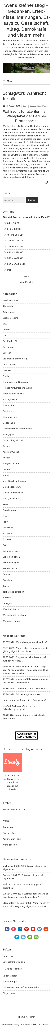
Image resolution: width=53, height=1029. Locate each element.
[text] (4, 106)
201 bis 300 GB (15, 241)
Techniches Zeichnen (13, 592)
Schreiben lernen (11, 557)
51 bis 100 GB (14, 229)
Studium (7, 574)
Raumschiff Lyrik (11, 551)
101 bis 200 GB (15, 235)
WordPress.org (10, 845)
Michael (7, 866)
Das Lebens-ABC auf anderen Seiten (21, 987)
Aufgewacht (9, 312)
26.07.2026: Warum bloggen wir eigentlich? (25, 642)
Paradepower (9, 510)
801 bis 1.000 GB (16, 264)
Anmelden (8, 827)
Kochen (6, 458)
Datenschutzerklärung (14, 962)
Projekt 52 (8, 533)
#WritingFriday (10, 300)
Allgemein (8, 306)
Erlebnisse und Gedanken (15, 382)
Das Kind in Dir (10, 341)
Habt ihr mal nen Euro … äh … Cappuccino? (24, 700)
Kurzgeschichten (11, 463)
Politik (45, 106)
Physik (6, 516)
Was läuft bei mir (11, 609)
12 (47, 183)
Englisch (7, 376)
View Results (26, 282)
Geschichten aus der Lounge (17, 429)
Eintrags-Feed (10, 833)
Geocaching (9, 423)
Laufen (6, 469)
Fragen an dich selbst (14, 394)
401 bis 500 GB (15, 252)
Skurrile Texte (10, 568)
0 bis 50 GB (13, 223)
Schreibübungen (11, 563)
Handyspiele (9, 434)
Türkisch (7, 598)
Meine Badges (10, 982)
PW (4, 545)
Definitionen (9, 347)
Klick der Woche (11, 452)
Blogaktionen (9, 993)
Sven (25, 106)
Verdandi (30, 1017)
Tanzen (6, 586)
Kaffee (6, 446)
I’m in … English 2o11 (13, 440)
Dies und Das (35, 106)
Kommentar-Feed (12, 839)
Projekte (7, 539)
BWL (5, 324)
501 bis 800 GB (15, 258)
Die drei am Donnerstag (15, 359)
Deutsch (7, 353)
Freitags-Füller (10, 399)
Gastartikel (8, 405)
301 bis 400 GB (15, 246)
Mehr (9, 270)
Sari (5, 884)
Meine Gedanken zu (13, 493)
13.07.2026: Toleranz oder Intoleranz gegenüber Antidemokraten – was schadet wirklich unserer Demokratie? (25, 670)
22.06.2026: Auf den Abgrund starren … (23, 694)
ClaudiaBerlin (9, 903)
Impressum (8, 956)
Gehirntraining (10, 417)
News (5, 504)
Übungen (7, 603)
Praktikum (8, 528)
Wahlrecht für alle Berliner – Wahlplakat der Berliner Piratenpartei (26, 116)
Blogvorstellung (10, 318)
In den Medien (10, 976)
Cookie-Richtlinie (14, 969)
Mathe (6, 475)
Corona (6, 329)
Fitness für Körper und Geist (17, 388)
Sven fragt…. (9, 580)
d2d (5, 335)
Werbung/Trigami (11, 621)
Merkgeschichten (11, 498)
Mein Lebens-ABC (12, 487)
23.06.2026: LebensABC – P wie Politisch (24, 688)
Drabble (7, 370)
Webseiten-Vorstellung (14, 615)
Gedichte (7, 411)
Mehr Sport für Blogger (14, 481)
